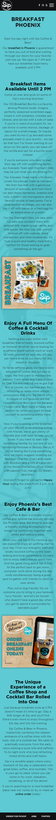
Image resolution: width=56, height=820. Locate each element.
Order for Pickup (16, 816)
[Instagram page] (43, 5)
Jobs (33, 816)
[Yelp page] (46, 5)
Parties (46, 816)
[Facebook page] (39, 5)
